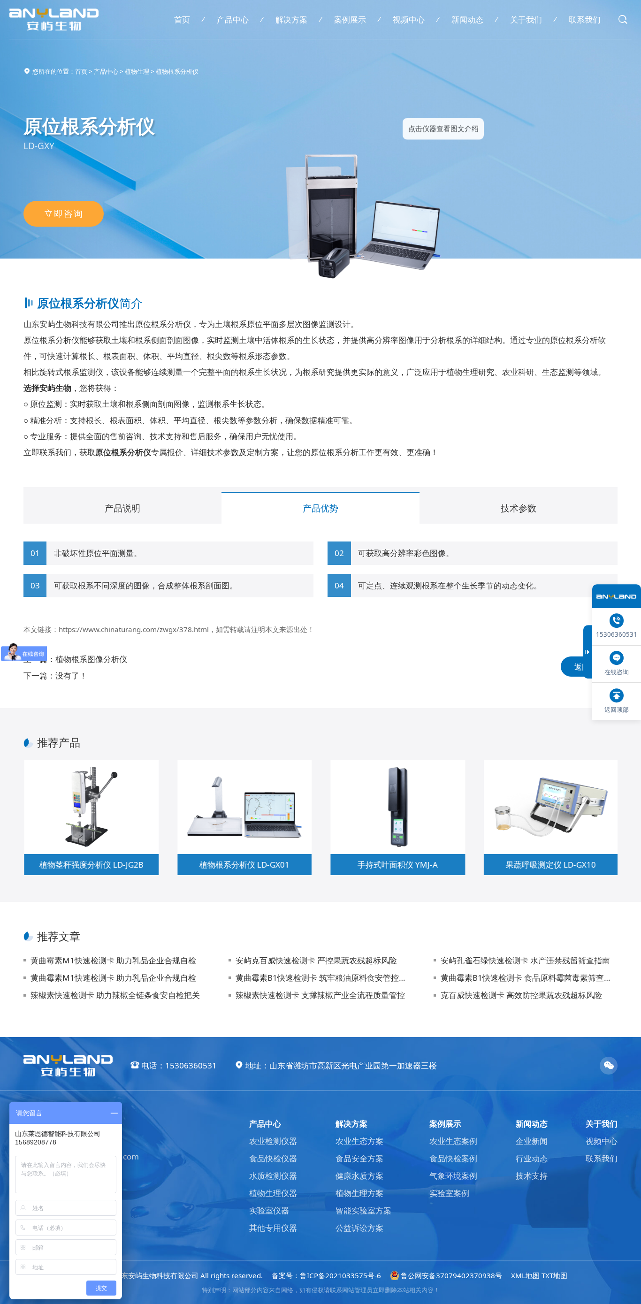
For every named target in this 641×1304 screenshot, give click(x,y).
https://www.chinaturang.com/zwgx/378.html (134, 629)
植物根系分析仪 (177, 71)
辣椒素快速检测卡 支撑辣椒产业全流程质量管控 (320, 995)
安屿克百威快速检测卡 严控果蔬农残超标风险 (316, 960)
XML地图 (525, 1275)
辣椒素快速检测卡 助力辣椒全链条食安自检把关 (115, 995)
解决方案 (291, 19)
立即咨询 (64, 213)
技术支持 (532, 1175)
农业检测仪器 (273, 1141)
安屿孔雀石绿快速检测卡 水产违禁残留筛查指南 (525, 960)
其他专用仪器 (273, 1227)
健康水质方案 (359, 1175)
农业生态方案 (359, 1141)
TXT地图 (554, 1275)
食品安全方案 (359, 1158)
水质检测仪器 (273, 1175)
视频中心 (409, 19)
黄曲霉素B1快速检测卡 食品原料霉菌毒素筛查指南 (529, 977)
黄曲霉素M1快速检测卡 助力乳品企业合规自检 (113, 960)
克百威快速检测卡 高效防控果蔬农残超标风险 (521, 995)
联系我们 (585, 19)
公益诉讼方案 (359, 1227)
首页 (182, 19)
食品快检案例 (453, 1158)
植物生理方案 (359, 1193)
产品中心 (233, 19)
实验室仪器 (269, 1210)
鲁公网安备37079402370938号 (451, 1275)
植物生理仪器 (273, 1193)
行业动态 (532, 1158)
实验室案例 (449, 1193)
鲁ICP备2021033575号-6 (340, 1275)
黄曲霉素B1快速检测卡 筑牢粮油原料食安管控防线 (324, 977)
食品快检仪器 (273, 1158)
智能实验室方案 (363, 1210)
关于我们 (526, 19)
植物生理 (137, 71)
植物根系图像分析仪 (91, 659)
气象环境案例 (453, 1175)
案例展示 (350, 19)
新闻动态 (467, 19)
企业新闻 (532, 1141)
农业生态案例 (453, 1141)
